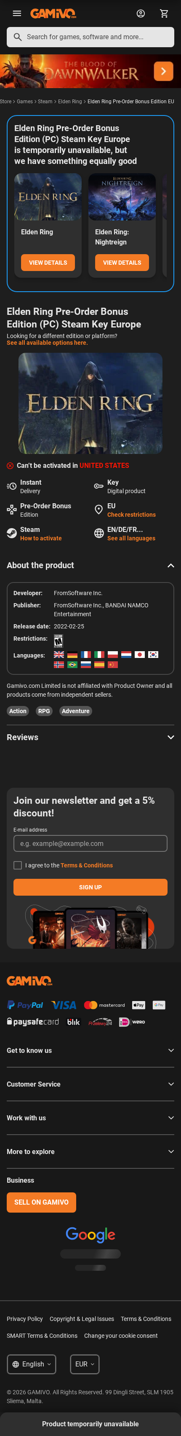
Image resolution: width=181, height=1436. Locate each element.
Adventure (76, 711)
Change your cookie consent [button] (121, 1335)
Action (18, 711)
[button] (90, 565)
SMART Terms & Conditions (42, 1335)
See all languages (131, 538)
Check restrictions (131, 514)
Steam (45, 102)
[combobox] (90, 37)
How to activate (41, 538)
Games (25, 102)
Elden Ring (70, 102)
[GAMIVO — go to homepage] (53, 13)
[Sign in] (140, 13)
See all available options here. (47, 342)
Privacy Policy (25, 1318)
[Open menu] (17, 13)
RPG (44, 711)
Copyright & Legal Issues (82, 1318)
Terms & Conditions (87, 865)
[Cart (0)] (164, 13)
